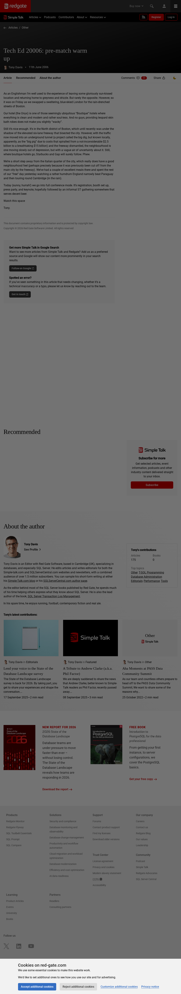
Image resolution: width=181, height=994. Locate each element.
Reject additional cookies (78, 986)
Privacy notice (150, 986)
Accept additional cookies (37, 986)
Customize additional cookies (119, 986)
